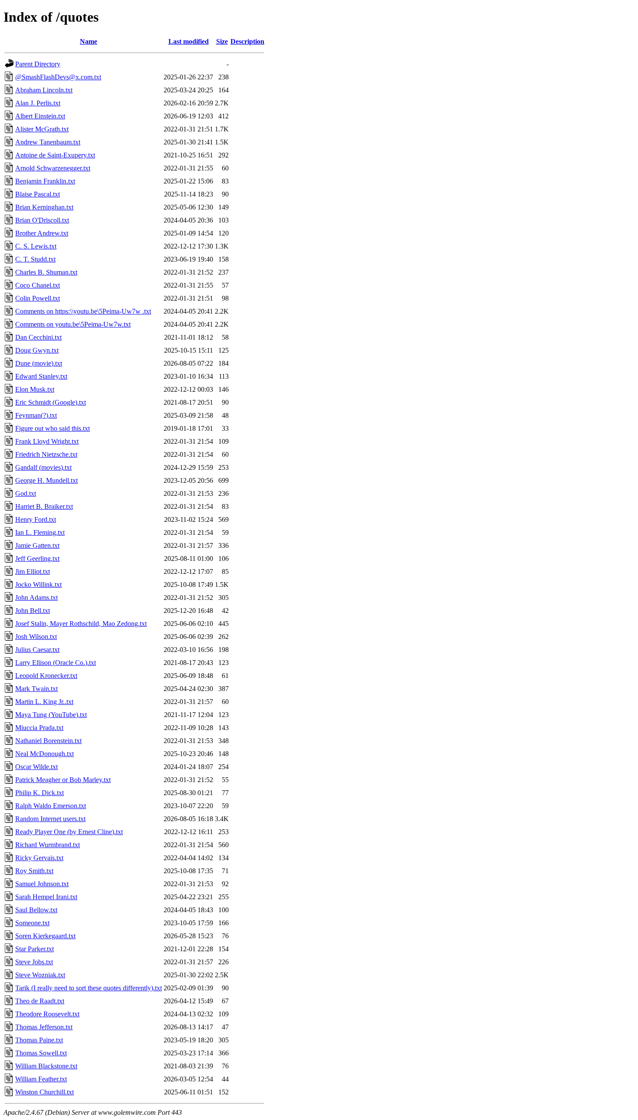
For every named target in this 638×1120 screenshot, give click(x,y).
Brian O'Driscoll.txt (42, 220)
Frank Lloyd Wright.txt (47, 441)
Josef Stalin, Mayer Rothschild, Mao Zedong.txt (81, 623)
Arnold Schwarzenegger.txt (52, 168)
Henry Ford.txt (35, 519)
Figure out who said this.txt (52, 428)
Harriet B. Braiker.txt (44, 506)
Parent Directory (37, 64)
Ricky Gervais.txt (39, 857)
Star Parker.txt (34, 949)
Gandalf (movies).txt (43, 467)
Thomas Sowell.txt (41, 1053)
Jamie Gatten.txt (37, 545)
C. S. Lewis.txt (35, 246)
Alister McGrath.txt (42, 129)
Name (88, 41)
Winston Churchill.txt (44, 1092)
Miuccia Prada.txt (39, 727)
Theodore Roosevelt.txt (47, 1014)
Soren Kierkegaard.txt (45, 936)
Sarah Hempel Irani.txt (46, 897)
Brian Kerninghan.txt (44, 207)
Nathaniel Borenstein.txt (48, 740)
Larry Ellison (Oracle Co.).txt (55, 662)
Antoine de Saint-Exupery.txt (55, 155)
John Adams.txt (36, 597)
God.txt (25, 493)
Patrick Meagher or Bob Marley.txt (63, 779)
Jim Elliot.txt (32, 571)
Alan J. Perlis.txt (37, 103)
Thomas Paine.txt (39, 1040)
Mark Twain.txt (36, 688)
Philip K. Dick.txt (39, 792)
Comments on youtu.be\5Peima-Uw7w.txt (73, 324)
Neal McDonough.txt (44, 753)
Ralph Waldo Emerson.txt (50, 805)
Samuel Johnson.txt (42, 883)
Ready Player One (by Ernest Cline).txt (69, 831)
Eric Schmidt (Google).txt (50, 402)
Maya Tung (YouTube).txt (51, 714)
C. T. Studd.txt (35, 259)
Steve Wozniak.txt (40, 975)
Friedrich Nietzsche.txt (46, 454)
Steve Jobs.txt (34, 962)
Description (247, 41)
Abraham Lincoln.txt (43, 90)
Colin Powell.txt (37, 298)
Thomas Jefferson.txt (43, 1027)
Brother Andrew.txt (41, 233)
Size (222, 41)
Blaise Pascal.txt (37, 194)
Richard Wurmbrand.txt (47, 844)
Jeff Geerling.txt (37, 558)
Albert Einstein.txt (40, 116)
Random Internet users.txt (50, 818)
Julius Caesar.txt (37, 649)
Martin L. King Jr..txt (44, 701)
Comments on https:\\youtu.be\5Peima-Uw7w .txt (83, 311)
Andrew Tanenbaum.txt (47, 142)
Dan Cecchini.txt (38, 337)
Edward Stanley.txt (41, 376)
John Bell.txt (32, 610)
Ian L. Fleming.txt (40, 532)
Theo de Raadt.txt (39, 1001)
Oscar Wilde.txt (36, 766)
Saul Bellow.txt (36, 910)
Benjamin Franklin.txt (45, 181)
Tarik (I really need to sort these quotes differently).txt (88, 988)
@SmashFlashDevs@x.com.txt (58, 77)
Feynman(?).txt (36, 415)
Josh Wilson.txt (36, 636)
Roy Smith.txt (34, 870)
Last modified (188, 41)
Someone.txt (32, 923)
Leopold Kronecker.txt (46, 675)
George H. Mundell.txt (46, 480)
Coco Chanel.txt (37, 285)
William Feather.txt (41, 1079)
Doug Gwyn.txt (37, 350)
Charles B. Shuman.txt (46, 272)
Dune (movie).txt (38, 363)
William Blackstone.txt (46, 1066)
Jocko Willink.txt (38, 584)
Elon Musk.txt (34, 389)
